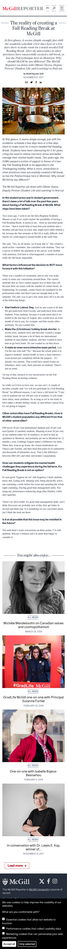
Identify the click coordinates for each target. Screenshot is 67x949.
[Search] (53, 8)
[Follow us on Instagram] (55, 882)
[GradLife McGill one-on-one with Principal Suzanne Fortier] (33, 661)
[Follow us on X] (42, 881)
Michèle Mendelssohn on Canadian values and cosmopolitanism (33, 625)
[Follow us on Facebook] (48, 882)
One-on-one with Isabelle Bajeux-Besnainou (33, 773)
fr (47, 8)
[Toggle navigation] (62, 8)
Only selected (27, 944)
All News (33, 617)
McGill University (39, 889)
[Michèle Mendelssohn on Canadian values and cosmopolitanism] (33, 587)
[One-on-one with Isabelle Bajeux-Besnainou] (33, 735)
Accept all (9, 944)
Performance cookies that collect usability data (33, 928)
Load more (15, 865)
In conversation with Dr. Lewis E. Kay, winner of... (33, 847)
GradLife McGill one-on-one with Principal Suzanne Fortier (33, 699)
